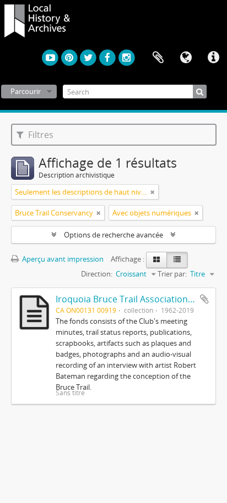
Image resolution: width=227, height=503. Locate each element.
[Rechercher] (200, 91)
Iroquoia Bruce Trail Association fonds (135, 299)
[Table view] (177, 260)
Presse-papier (158, 57)
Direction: (96, 274)
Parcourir (25, 91)
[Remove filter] (152, 191)
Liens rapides (213, 57)
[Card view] (156, 260)
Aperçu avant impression (62, 259)
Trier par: (172, 274)
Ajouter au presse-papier (204, 299)
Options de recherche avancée (113, 235)
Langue (185, 57)
